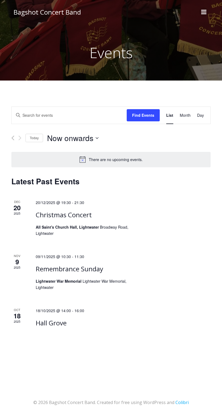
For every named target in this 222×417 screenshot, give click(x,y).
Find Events (143, 115)
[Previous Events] (12, 138)
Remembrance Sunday (69, 268)
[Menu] (203, 12)
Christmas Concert (64, 214)
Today (34, 137)
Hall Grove (51, 322)
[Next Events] (19, 138)
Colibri (182, 402)
